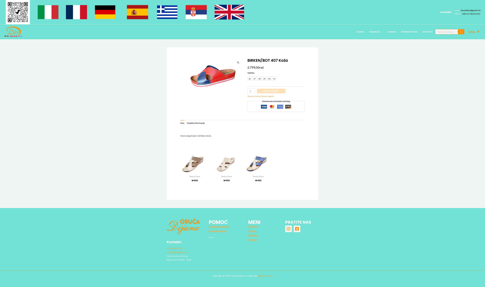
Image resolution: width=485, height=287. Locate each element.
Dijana (360, 31)
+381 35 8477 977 (175, 248)
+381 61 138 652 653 (471, 14)
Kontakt (428, 31)
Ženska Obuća (253, 96)
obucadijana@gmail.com (470, 10)
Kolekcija (253, 235)
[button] (238, 62)
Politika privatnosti (219, 226)
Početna (252, 226)
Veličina (250, 73)
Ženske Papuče (267, 96)
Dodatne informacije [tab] (196, 123)
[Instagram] (288, 229)
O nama (391, 31)
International (409, 31)
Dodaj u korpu (271, 91)
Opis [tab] (182, 123)
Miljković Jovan (265, 275)
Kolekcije (374, 31)
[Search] (461, 31)
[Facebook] (297, 229)
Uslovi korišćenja (217, 231)
